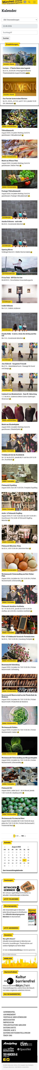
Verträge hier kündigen (14, 1017)
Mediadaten (9, 1020)
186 (22, 836)
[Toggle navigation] (34, 2)
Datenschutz (9, 1027)
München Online (12, 1065)
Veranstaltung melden (14, 1025)
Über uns (7, 1035)
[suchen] (29, 2)
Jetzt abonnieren (11, 928)
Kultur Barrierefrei (12, 994)
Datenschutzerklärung (16, 950)
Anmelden (8, 958)
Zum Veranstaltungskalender (13, 870)
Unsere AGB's (9, 1030)
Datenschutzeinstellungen (16, 1033)
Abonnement (9, 1014)
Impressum (8, 1022)
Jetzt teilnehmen (11, 899)
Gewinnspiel (9, 1012)
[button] (25, 2)
